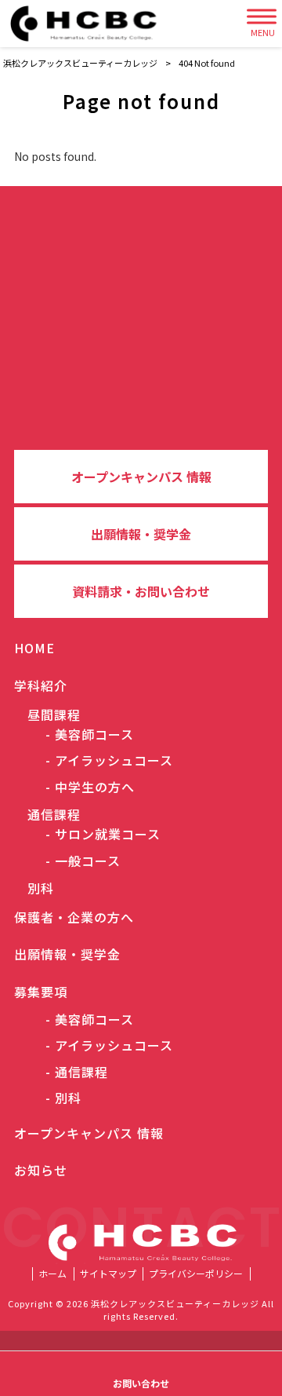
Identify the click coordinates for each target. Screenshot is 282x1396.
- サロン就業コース (103, 834)
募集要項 (40, 991)
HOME (34, 647)
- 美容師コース (89, 734)
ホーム (52, 1273)
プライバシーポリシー (196, 1273)
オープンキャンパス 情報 (141, 476)
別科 (34, 888)
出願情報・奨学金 (141, 533)
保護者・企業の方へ (74, 917)
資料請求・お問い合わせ (141, 591)
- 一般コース (83, 861)
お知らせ (40, 1169)
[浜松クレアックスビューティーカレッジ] (89, 23)
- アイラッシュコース (109, 760)
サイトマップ (108, 1273)
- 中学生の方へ (90, 787)
